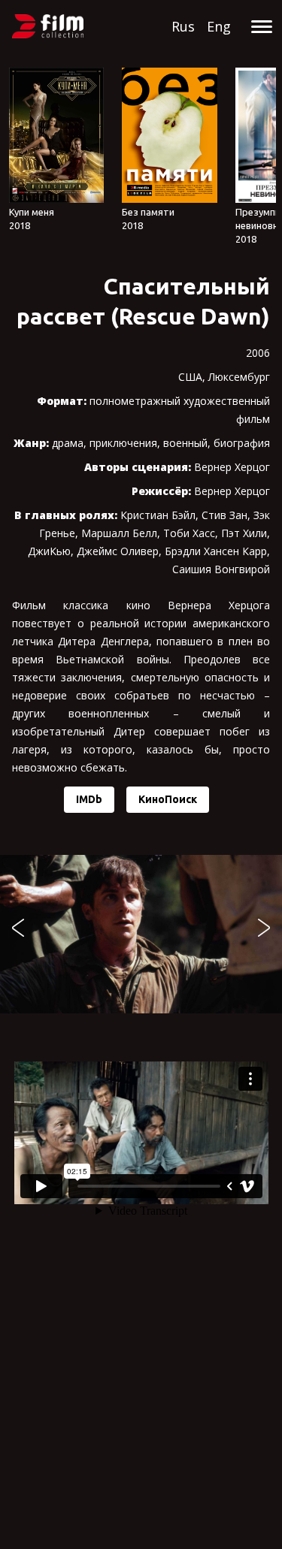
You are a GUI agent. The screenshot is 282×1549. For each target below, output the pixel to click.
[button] (18, 928)
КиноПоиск (167, 799)
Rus (183, 26)
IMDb (89, 799)
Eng (219, 26)
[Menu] (261, 28)
